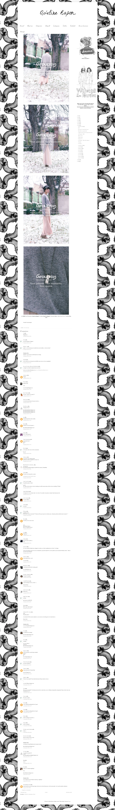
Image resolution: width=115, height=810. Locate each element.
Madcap (24, 511)
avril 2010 (80, 153)
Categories (39, 26)
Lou (24, 532)
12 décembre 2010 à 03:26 (27, 699)
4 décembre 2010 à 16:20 (27, 342)
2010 (78, 125)
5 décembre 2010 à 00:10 (27, 507)
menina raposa (25, 589)
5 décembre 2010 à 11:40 (27, 535)
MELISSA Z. (25, 565)
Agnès (24, 432)
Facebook (72, 26)
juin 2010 (79, 150)
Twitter (65, 26)
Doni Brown (25, 406)
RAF (79, 127)
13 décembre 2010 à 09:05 (27, 719)
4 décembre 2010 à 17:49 (27, 435)
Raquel (24, 381)
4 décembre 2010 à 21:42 (27, 487)
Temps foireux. (80, 137)
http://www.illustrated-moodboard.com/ (41, 370)
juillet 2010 (80, 148)
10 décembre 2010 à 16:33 (27, 673)
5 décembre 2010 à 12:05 (27, 553)
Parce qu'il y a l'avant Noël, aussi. (83, 129)
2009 (78, 159)
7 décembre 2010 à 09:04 (27, 647)
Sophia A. (25, 677)
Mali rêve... (25, 346)
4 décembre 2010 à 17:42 (27, 420)
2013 (78, 120)
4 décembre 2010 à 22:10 (27, 494)
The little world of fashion (27, 729)
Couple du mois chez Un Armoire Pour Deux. (85, 132)
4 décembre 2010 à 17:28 (27, 413)
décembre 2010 (80, 126)
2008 (78, 161)
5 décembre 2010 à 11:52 (27, 543)
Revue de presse (83, 26)
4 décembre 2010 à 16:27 (27, 349)
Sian (24, 766)
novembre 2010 (80, 145)
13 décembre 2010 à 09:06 (27, 725)
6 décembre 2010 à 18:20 (27, 608)
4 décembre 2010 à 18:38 (27, 453)
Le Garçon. (80, 143)
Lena (24, 630)
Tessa (24, 639)
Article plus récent (23, 792)
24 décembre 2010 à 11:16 (27, 756)
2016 (78, 117)
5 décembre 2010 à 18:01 (27, 577)
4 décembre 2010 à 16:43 (27, 356)
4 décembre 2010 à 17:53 (27, 444)
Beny (24, 519)
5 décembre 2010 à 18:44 (27, 586)
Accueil (22, 26)
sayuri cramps (25, 498)
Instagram (56, 26)
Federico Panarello (26, 661)
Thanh (24, 472)
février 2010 (80, 156)
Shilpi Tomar (25, 596)
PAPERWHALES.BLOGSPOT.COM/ (29, 476)
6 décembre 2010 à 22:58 (27, 636)
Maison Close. (80, 135)
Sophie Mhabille (26, 491)
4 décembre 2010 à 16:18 (27, 336)
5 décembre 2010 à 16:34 (27, 570)
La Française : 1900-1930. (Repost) (83, 140)
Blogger (69, 801)
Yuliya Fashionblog (26, 439)
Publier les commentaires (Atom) (30, 794)
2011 (78, 123)
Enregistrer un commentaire (26, 790)
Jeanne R (24, 546)
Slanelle (24, 359)
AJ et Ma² (25, 751)
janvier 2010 (80, 157)
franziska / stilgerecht (26, 574)
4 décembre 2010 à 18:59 (27, 461)
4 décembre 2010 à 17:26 (27, 402)
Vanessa (24, 696)
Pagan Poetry (62, 316)
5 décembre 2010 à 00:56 (27, 515)
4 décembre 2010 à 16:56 (27, 371)
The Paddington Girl (26, 784)
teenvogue (27, 327)
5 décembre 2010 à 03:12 (27, 528)
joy (23, 417)
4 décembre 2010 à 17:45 (27, 429)
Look (24, 327)
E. (23, 333)
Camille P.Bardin (26, 581)
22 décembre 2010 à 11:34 (27, 747)
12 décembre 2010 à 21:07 (27, 705)
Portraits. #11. (80, 138)
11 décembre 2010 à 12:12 (27, 692)
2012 (78, 122)
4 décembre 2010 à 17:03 (27, 389)
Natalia (24, 504)
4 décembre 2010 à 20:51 (27, 477)
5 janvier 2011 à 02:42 (26, 774)
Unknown (25, 375)
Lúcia (24, 702)
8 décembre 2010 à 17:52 (27, 658)
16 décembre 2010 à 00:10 (27, 732)
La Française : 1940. (81, 134)
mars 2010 (80, 154)
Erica (24, 339)
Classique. (79, 141)
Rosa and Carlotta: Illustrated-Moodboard (30, 366)
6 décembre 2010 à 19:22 (27, 620)
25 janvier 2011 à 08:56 (27, 787)
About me (30, 26)
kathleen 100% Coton (27, 612)
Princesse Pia (25, 399)
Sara (24, 688)
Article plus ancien (69, 792)
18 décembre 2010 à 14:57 (27, 739)
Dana (24, 423)
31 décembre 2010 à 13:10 (27, 763)
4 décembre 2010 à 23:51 (27, 501)
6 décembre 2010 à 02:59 (27, 601)
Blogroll (47, 26)
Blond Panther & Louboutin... (28, 464)
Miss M (24, 448)
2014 (78, 118)
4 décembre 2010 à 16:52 (27, 362)
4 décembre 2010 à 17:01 (27, 378)
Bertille (24, 605)
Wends (24, 716)
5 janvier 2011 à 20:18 (26, 781)
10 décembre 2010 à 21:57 (27, 684)
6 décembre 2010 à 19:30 (27, 627)
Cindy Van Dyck (26, 481)
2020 (78, 115)
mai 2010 (79, 151)
